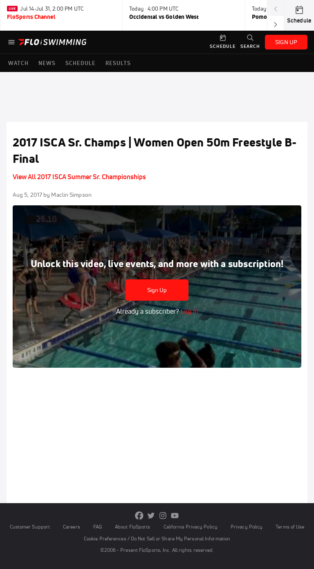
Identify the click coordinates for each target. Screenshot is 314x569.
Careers (71, 527)
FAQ (97, 527)
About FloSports (132, 527)
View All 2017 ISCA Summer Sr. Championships (79, 177)
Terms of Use (290, 527)
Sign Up (157, 290)
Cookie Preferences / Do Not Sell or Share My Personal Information (157, 538)
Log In (188, 311)
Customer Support (30, 527)
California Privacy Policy (191, 527)
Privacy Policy (246, 527)
